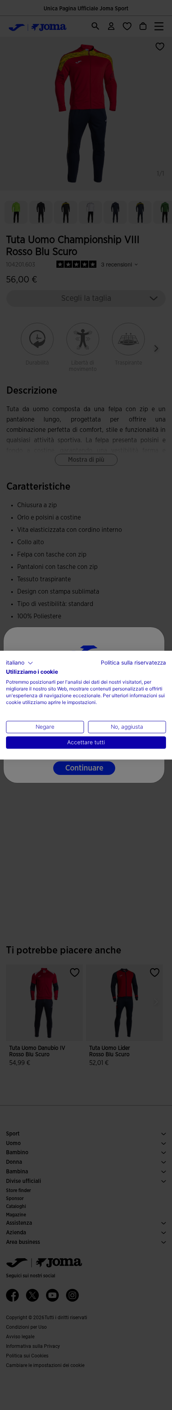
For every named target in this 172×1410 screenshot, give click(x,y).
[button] (19, 663)
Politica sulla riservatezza (133, 662)
